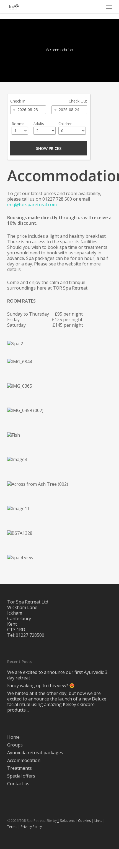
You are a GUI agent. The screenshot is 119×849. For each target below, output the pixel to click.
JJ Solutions (66, 820)
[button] (109, 6)
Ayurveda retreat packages (35, 752)
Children (65, 123)
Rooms (18, 123)
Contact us (18, 783)
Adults (38, 123)
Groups (15, 745)
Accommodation (23, 760)
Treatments (19, 768)
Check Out (78, 101)
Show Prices (48, 148)
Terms (12, 826)
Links (98, 820)
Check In (17, 101)
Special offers (21, 776)
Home (13, 737)
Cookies (84, 820)
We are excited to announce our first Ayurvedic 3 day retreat (57, 675)
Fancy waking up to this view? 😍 (41, 685)
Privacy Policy (31, 826)
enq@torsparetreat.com (32, 204)
